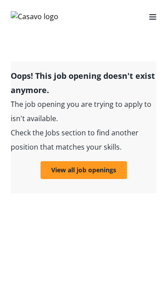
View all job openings (83, 170)
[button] (149, 16)
